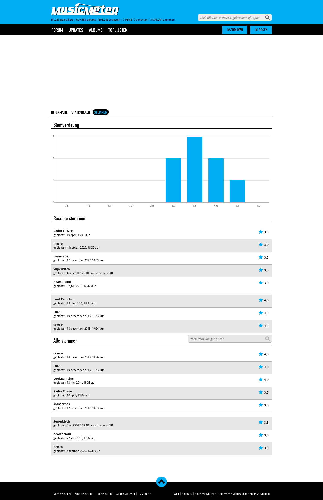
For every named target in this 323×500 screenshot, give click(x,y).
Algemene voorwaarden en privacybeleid (245, 493)
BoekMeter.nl (104, 493)
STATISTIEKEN (80, 112)
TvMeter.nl (145, 493)
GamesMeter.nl (125, 493)
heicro (58, 243)
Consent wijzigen (205, 493)
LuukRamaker (63, 299)
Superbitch (61, 269)
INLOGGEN (261, 29)
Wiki (176, 493)
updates (76, 30)
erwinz (58, 324)
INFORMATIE (59, 112)
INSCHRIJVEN (235, 29)
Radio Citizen (63, 231)
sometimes (61, 256)
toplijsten (118, 30)
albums (96, 30)
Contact (187, 493)
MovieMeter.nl (62, 493)
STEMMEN (100, 112)
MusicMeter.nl (83, 493)
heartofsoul (62, 282)
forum (57, 30)
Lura (56, 312)
